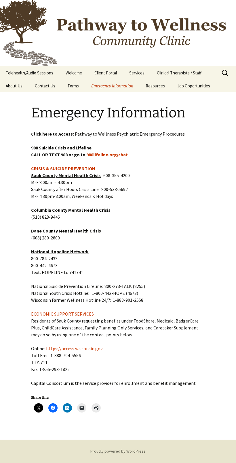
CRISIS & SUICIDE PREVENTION (63, 168)
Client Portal (105, 73)
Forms (73, 86)
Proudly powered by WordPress (118, 451)
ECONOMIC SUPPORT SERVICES (62, 314)
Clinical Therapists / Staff (179, 73)
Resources (155, 86)
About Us (14, 86)
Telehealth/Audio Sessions (29, 73)
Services (136, 73)
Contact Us (45, 86)
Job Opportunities (193, 86)
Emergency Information (112, 86)
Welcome (74, 73)
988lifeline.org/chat (107, 155)
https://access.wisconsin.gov (74, 348)
